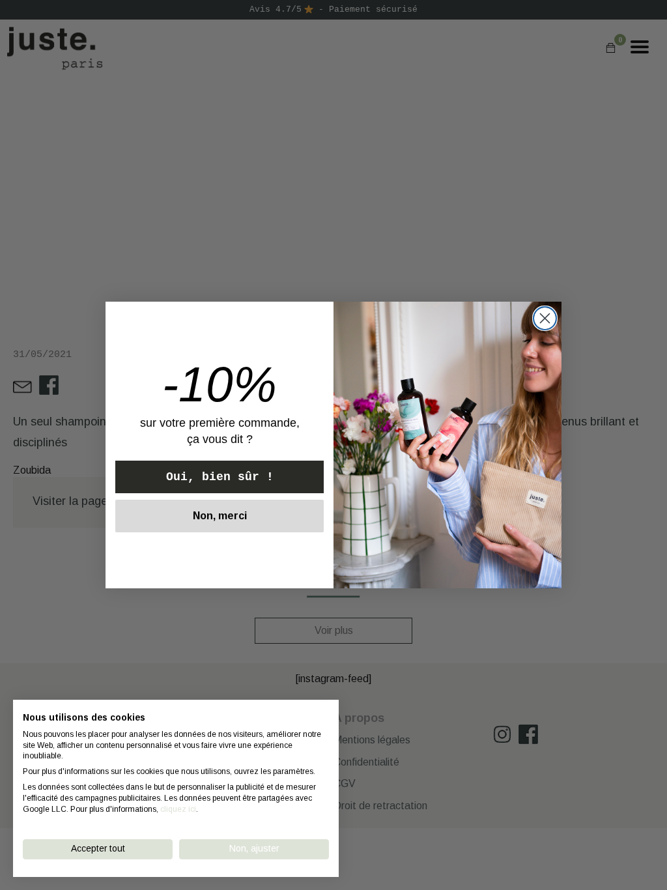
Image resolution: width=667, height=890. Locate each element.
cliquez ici (178, 809)
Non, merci (220, 515)
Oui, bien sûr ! (220, 476)
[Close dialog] (544, 318)
